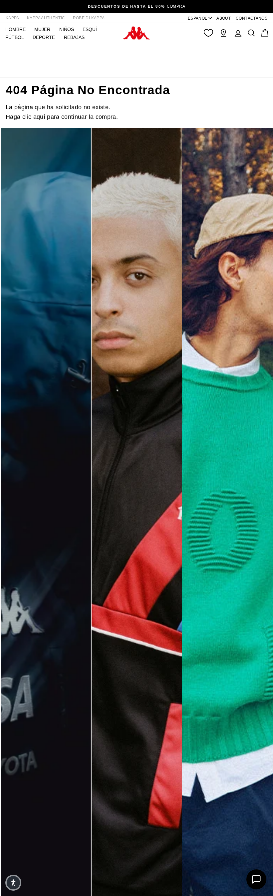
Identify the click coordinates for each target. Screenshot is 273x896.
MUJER (42, 29)
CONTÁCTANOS (251, 18)
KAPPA (12, 18)
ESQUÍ (90, 29)
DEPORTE (44, 37)
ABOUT (223, 18)
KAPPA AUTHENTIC (46, 18)
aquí (39, 116)
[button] (13, 883)
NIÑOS (66, 29)
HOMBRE (15, 29)
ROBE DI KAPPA (89, 18)
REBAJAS (74, 37)
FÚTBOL (14, 37)
